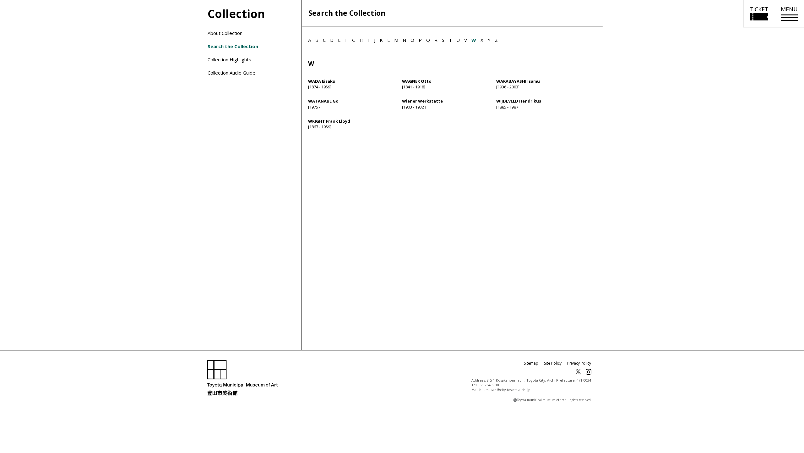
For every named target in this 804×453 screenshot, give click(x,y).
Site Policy (553, 363)
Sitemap (531, 363)
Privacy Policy (579, 363)
